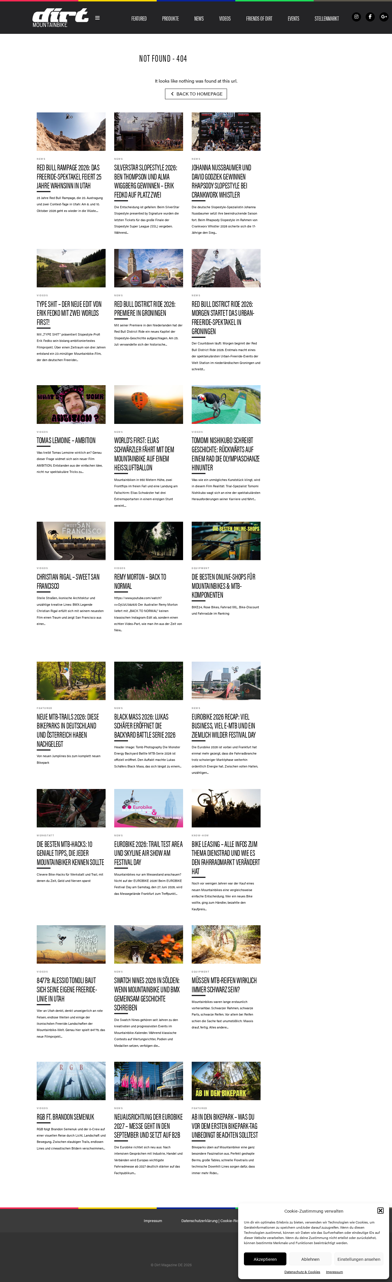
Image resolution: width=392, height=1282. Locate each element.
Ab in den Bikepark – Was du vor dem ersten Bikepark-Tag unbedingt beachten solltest (226, 1121)
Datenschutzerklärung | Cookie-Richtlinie (214, 1220)
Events (293, 18)
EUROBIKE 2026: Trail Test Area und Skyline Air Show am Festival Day (148, 845)
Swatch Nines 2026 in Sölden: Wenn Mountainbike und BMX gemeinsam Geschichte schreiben (148, 989)
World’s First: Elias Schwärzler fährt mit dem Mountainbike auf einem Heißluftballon (148, 449)
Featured (139, 18)
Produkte (170, 18)
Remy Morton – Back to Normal (148, 580)
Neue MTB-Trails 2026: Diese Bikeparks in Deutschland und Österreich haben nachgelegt (71, 716)
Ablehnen (310, 1259)
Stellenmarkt (327, 18)
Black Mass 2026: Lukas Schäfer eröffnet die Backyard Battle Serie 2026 (148, 718)
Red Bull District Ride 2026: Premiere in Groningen (148, 300)
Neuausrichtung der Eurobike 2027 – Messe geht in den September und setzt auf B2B (148, 1121)
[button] (380, 1210)
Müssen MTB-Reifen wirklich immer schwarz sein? (226, 980)
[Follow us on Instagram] (356, 17)
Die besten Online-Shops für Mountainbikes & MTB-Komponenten (226, 571)
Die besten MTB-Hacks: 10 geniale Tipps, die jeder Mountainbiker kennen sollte (71, 839)
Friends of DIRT (259, 18)
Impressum (334, 1271)
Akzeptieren (265, 1259)
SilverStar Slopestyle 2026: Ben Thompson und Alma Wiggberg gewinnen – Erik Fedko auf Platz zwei (148, 176)
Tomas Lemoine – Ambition (71, 432)
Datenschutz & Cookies (302, 1271)
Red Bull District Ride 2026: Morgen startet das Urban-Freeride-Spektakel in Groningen (226, 313)
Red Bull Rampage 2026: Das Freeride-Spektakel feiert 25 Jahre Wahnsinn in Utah (71, 165)
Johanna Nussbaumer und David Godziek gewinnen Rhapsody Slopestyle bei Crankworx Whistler (226, 176)
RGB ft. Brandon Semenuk (71, 1109)
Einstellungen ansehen (358, 1259)
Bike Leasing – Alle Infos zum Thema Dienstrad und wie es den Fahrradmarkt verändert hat (226, 853)
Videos (225, 18)
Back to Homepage (199, 93)
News (199, 18)
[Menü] (97, 17)
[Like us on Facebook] (370, 17)
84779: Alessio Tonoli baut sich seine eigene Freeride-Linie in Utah (71, 984)
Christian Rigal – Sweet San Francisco (71, 576)
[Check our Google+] (384, 17)
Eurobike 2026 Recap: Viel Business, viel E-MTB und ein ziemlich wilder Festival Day (226, 721)
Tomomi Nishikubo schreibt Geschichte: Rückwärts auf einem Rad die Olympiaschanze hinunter (226, 445)
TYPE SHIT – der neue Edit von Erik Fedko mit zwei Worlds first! (71, 308)
